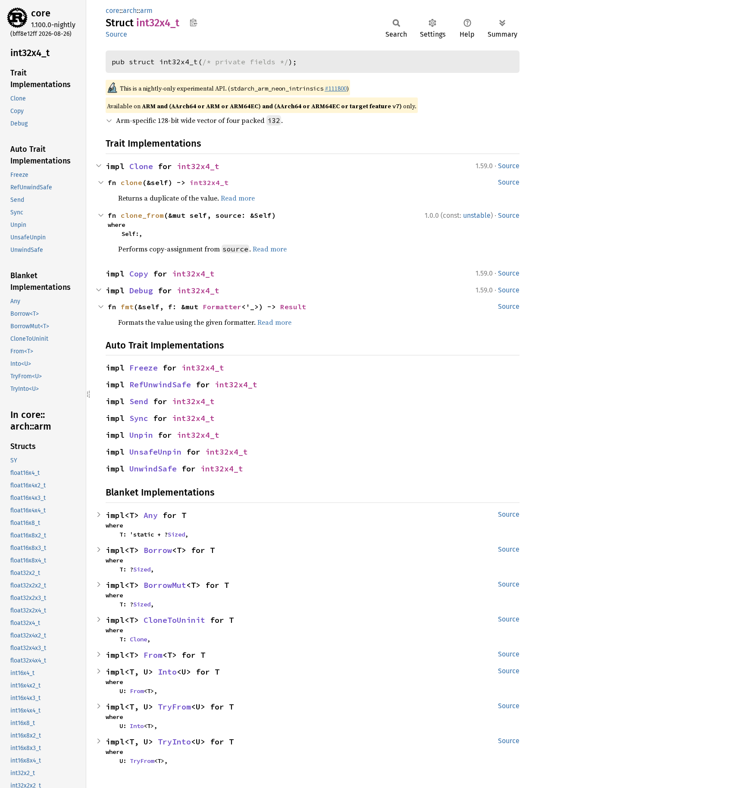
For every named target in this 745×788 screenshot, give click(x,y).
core (40, 13)
